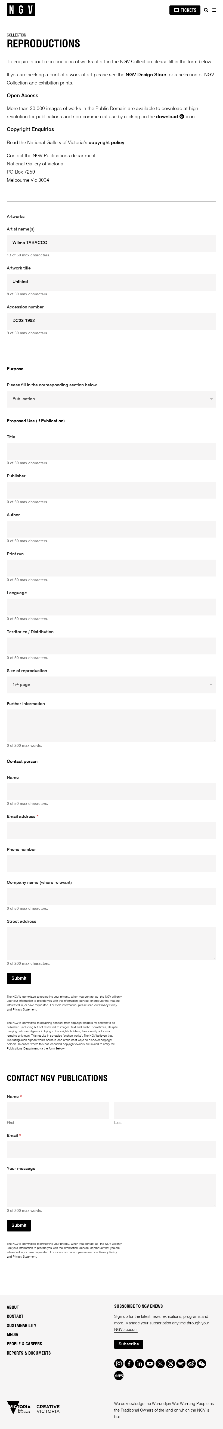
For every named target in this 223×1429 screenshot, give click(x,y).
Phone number (21, 850)
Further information (26, 704)
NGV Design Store (146, 74)
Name (13, 778)
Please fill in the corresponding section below (52, 385)
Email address (23, 817)
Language (17, 593)
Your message (21, 1169)
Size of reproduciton (27, 671)
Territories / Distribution (30, 632)
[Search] (206, 10)
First (10, 1123)
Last (118, 1123)
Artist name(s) (21, 229)
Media (12, 1335)
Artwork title (19, 268)
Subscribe (129, 1344)
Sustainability (21, 1326)
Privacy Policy (108, 1005)
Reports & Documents (29, 1353)
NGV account (126, 1330)
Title (11, 437)
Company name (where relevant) (39, 883)
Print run (15, 554)
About (13, 1307)
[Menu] (214, 10)
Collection (16, 35)
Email (14, 1136)
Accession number (25, 307)
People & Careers (24, 1344)
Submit (18, 978)
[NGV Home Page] (21, 9)
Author (13, 515)
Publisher (16, 476)
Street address (21, 922)
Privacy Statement (24, 1009)
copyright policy (106, 142)
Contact (15, 1316)
